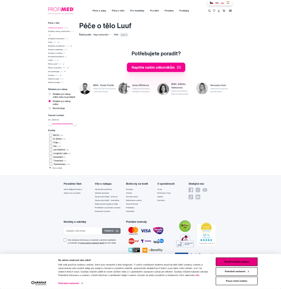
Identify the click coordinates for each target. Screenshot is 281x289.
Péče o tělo (118, 11)
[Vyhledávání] (209, 10)
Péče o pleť (54, 64)
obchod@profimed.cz (73, 189)
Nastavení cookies (102, 211)
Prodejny (184, 11)
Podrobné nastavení (68, 283)
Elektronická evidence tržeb (106, 204)
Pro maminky (137, 11)
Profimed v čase (164, 193)
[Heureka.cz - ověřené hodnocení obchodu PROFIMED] (206, 234)
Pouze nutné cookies (236, 281)
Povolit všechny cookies (236, 261)
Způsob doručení (102, 193)
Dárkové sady (56, 79)
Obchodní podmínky (103, 189)
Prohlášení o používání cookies (107, 208)
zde (197, 275)
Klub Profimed (132, 204)
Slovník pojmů (132, 197)
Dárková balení (55, 82)
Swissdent (130, 211)
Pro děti (154, 11)
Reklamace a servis (134, 200)
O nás (159, 189)
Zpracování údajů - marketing (107, 200)
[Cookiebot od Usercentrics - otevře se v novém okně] (39, 283)
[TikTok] (191, 197)
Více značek (55, 168)
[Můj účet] (219, 10)
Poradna (169, 11)
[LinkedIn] (198, 197)
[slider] (50, 124)
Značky (129, 193)
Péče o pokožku (57, 68)
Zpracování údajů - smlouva (106, 197)
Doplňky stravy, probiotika (61, 31)
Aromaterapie (55, 71)
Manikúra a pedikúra (58, 46)
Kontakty (161, 200)
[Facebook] (191, 190)
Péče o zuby (99, 11)
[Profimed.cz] (61, 11)
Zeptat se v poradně (72, 193)
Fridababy (130, 208)
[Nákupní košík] (224, 10)
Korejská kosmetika (58, 39)
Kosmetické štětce (57, 57)
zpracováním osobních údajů (92, 243)
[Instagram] (198, 190)
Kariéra (160, 197)
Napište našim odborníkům (153, 67)
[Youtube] (205, 190)
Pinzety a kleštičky (57, 49)
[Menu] (230, 10)
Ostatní (53, 75)
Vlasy (52, 42)
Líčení (52, 60)
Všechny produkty (58, 28)
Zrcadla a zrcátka (57, 53)
